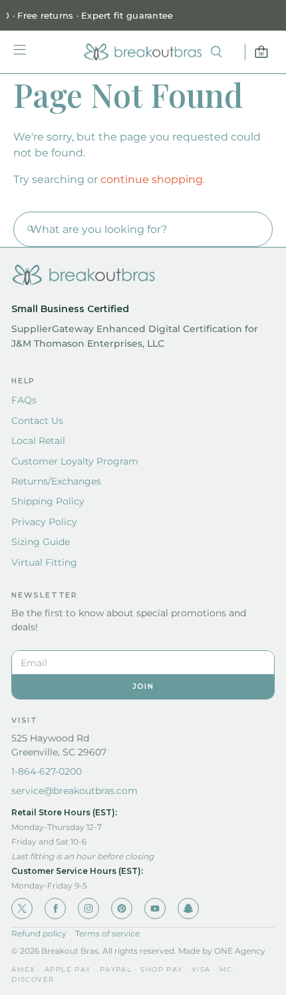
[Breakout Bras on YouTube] (155, 908)
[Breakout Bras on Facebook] (55, 908)
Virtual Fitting (44, 562)
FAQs (24, 400)
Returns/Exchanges (56, 481)
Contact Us (37, 421)
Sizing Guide (40, 542)
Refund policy (39, 933)
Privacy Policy (44, 522)
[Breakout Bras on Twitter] (22, 908)
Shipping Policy (47, 501)
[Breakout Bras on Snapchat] (188, 908)
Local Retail (38, 441)
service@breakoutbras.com (74, 791)
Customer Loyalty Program (74, 461)
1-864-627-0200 (46, 771)
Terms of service (107, 933)
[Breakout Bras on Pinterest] (121, 908)
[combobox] (143, 229)
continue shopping (151, 179)
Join (143, 686)
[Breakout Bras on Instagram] (88, 908)
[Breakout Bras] (143, 52)
